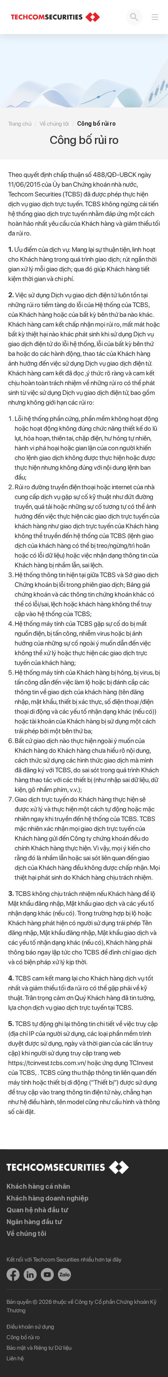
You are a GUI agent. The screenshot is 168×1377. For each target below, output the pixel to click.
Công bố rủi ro (23, 1337)
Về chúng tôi (54, 123)
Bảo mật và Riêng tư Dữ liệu (39, 1347)
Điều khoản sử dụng (30, 1326)
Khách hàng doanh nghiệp (47, 1198)
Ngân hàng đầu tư (34, 1222)
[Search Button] (134, 17)
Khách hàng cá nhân (38, 1186)
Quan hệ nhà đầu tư (37, 1210)
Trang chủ (19, 123)
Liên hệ (15, 1358)
